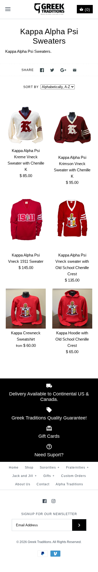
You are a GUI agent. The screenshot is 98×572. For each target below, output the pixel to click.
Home (14, 467)
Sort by (31, 87)
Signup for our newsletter (49, 514)
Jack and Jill (24, 476)
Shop (29, 467)
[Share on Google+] (63, 70)
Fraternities (77, 467)
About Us (22, 484)
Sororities (50, 467)
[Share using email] (75, 70)
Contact (43, 484)
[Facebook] (45, 501)
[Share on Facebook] (42, 70)
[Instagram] (53, 501)
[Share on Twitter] (52, 70)
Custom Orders (73, 476)
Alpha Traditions (69, 484)
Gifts (49, 476)
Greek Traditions (39, 542)
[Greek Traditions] (49, 9)
